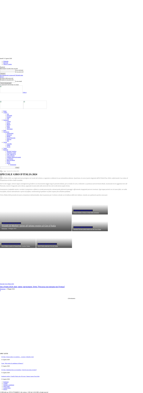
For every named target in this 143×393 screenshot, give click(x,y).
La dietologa (10, 158)
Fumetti (9, 117)
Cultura (5, 112)
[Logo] (12, 108)
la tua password (19, 72)
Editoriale (5, 61)
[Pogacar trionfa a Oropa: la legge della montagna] (90, 206)
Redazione (3, 289)
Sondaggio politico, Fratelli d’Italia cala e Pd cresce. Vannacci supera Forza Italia (20, 376)
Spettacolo (6, 120)
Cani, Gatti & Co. (11, 154)
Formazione (13, 164)
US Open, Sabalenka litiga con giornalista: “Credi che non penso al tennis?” (19, 369)
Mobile (8, 136)
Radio (8, 126)
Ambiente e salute (11, 152)
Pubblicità (6, 382)
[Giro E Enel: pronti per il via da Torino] (54, 240)
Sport (4, 130)
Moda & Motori (11, 160)
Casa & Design (11, 155)
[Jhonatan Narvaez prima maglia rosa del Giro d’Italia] (90, 223)
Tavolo (8, 146)
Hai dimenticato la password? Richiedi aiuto (11, 75)
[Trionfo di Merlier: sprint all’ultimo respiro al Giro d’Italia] (36, 214)
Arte (8, 114)
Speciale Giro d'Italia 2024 (11, 223)
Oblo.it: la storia (7, 64)
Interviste (5, 62)
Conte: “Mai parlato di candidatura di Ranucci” (12, 363)
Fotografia (9, 115)
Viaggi (5, 148)
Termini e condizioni (8, 385)
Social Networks (11, 138)
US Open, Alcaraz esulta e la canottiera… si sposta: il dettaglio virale (17, 356)
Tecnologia (6, 132)
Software (9, 139)
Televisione (10, 129)
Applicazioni (10, 133)
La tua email (18, 81)
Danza (8, 123)
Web (8, 141)
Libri (8, 118)
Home (5, 111)
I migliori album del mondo (14, 157)
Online (8, 145)
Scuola (8, 163)
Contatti (5, 383)
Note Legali (6, 386)
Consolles (9, 144)
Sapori (8, 161)
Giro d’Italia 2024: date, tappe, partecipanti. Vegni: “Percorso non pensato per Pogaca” (32, 287)
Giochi (5, 142)
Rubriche (5, 149)
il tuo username (19, 70)
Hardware (9, 135)
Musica (8, 124)
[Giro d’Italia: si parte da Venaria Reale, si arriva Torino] (18, 240)
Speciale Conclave (11, 151)
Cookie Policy (7, 388)
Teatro (8, 127)
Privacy (2, 76)
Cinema (9, 121)
